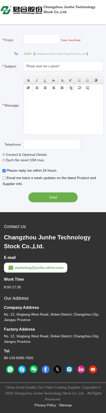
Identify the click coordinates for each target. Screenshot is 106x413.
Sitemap (65, 405)
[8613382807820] (10, 369)
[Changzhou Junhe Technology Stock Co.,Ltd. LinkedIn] (81, 369)
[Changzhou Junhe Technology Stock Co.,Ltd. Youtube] (92, 369)
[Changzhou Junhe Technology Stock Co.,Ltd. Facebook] (45, 369)
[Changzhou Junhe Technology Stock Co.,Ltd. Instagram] (69, 369)
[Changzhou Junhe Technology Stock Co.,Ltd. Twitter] (57, 369)
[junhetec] (22, 369)
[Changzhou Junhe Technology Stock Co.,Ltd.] (21, 9)
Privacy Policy (45, 405)
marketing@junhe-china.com (39, 268)
